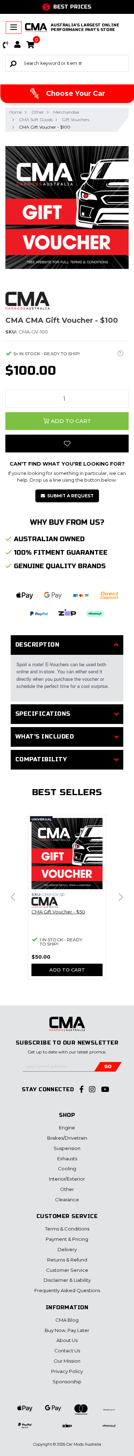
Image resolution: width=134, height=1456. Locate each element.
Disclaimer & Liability (67, 1280)
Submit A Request (70, 495)
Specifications (42, 713)
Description (37, 644)
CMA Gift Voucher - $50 (58, 911)
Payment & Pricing (67, 1239)
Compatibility (41, 759)
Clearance (67, 1199)
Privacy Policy (67, 1371)
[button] (5, 44)
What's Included (44, 736)
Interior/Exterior (67, 1179)
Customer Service (67, 1270)
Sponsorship (67, 1381)
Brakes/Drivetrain (67, 1138)
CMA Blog (67, 1320)
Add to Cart (70, 421)
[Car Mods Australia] (36, 27)
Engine (67, 1127)
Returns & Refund (67, 1260)
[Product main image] (67, 207)
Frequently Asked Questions (67, 1290)
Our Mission (67, 1361)
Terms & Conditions (67, 1229)
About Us (67, 1340)
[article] (67, 901)
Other (67, 1189)
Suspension (67, 1148)
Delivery (67, 1249)
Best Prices (72, 7)
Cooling (67, 1168)
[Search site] (13, 63)
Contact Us (67, 1350)
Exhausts (67, 1158)
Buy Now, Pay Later (67, 1330)
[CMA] (27, 300)
